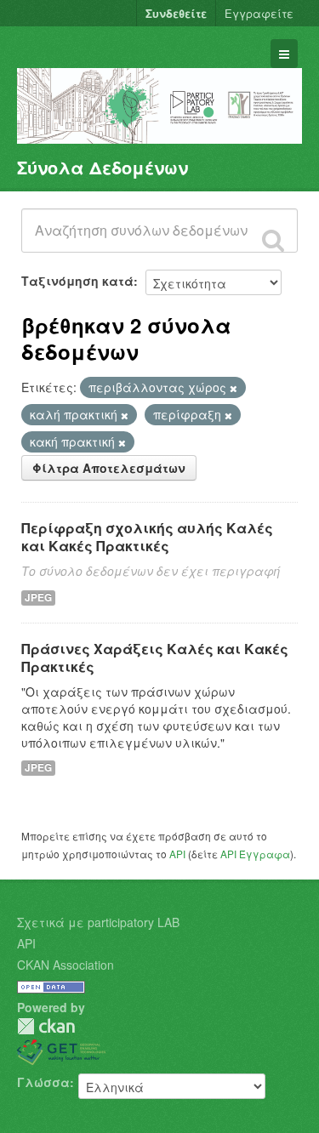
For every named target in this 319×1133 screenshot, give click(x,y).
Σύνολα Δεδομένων (102, 167)
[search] (273, 240)
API (177, 853)
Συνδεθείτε (176, 13)
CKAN (46, 1026)
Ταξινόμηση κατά (77, 280)
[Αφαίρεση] (233, 388)
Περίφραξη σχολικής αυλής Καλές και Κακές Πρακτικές (147, 536)
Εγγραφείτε (259, 13)
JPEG (38, 597)
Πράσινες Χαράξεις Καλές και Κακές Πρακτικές (154, 657)
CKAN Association (65, 964)
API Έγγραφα (255, 853)
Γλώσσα (43, 1081)
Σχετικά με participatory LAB (98, 922)
